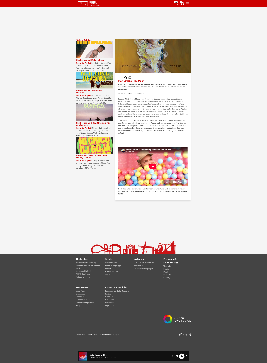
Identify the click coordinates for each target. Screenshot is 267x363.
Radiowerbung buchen (85, 303)
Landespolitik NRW (83, 271)
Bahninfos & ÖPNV (112, 272)
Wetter (108, 274)
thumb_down (177, 356)
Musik (165, 272)
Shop (78, 306)
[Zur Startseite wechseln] (83, 4)
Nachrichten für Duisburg (86, 263)
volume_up (171, 356)
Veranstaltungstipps (113, 266)
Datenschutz (110, 303)
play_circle (181, 356)
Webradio (167, 266)
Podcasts (167, 275)
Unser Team (80, 291)
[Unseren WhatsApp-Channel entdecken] (181, 334)
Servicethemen (111, 263)
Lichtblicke (138, 266)
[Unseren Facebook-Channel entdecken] (185, 334)
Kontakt (108, 294)
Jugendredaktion (82, 300)
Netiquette (109, 300)
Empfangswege (82, 294)
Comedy (166, 278)
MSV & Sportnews (83, 274)
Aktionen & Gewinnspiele (144, 263)
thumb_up (186, 356)
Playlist (166, 269)
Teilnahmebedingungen (143, 269)
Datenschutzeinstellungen (109, 335)
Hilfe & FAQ (109, 297)
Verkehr (108, 269)
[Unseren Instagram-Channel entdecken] (189, 334)
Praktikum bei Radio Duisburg (117, 291)
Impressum (109, 306)
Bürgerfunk (80, 297)
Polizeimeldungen (83, 277)
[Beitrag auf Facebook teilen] (125, 77)
